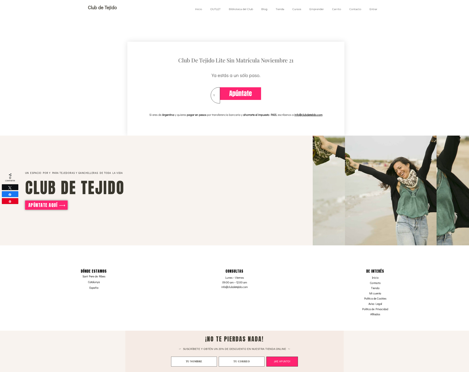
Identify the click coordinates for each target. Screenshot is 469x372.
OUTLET (215, 9)
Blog (264, 9)
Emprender (316, 9)
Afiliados (375, 314)
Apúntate (240, 93)
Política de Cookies (375, 298)
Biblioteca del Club (241, 9)
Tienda (280, 9)
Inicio (198, 9)
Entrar (373, 9)
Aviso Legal (375, 304)
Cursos (296, 9)
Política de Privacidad (375, 309)
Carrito (336, 9)
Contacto (355, 9)
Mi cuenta (375, 293)
